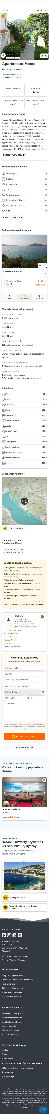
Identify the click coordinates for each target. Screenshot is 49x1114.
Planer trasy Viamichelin (12, 992)
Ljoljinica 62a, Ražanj (12, 69)
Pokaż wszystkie (12, 218)
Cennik (9, 298)
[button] (24, 501)
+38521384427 (10, 640)
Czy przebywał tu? (12, 76)
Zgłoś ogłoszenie (25, 747)
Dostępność (24, 298)
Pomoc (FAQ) (7, 1058)
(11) (43, 265)
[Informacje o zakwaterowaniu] (44, 813)
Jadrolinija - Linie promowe (13, 988)
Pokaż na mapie (16, 528)
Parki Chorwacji (8, 984)
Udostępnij (41, 10)
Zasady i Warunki (9, 960)
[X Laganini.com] (20, 935)
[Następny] (42, 792)
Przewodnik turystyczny (12, 1018)
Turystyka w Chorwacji (11, 997)
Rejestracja (9, 1077)
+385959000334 (11, 633)
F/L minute (39, 298)
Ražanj (5, 10)
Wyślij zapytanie (26, 736)
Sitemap (21, 960)
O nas (4, 1054)
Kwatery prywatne (9, 1026)
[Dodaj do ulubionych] (44, 780)
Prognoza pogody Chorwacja (14, 976)
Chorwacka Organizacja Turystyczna (17, 980)
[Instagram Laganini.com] (9, 935)
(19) (45, 56)
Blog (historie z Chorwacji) (13, 1022)
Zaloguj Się (8, 1072)
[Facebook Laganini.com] (4, 935)
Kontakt (5, 1050)
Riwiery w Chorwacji (10, 1030)
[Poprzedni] (7, 792)
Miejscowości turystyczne (12, 1013)
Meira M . (10, 54)
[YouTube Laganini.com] (14, 935)
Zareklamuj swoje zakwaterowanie (18, 1068)
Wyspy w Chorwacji (10, 1034)
